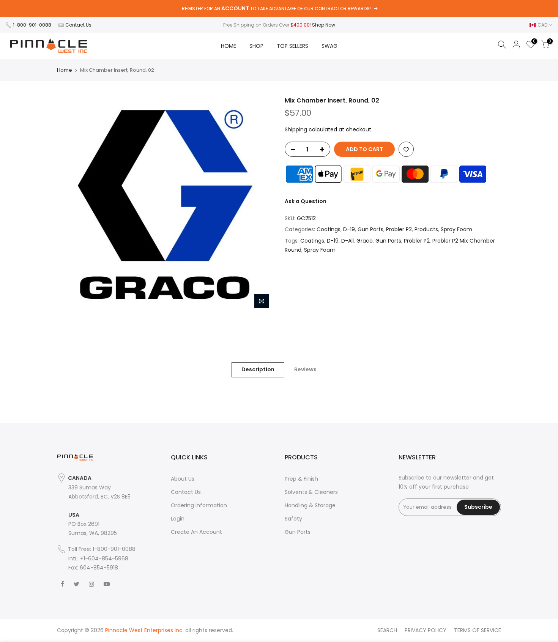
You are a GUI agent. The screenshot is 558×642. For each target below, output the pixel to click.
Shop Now (323, 25)
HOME (228, 46)
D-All (347, 240)
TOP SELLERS (292, 46)
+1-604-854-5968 (104, 558)
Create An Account (196, 532)
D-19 (349, 229)
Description (257, 369)
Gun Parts (370, 229)
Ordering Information (199, 505)
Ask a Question (305, 201)
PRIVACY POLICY (425, 630)
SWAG (329, 46)
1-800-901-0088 (32, 25)
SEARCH (387, 630)
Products (426, 229)
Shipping (296, 129)
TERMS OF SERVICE (477, 630)
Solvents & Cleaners (311, 492)
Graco (364, 240)
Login (177, 518)
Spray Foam (456, 229)
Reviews (305, 369)
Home (64, 70)
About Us (182, 479)
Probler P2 (399, 229)
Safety (293, 518)
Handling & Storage (310, 505)
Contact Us (78, 25)
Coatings (328, 229)
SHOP (256, 46)
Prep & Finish (301, 479)
